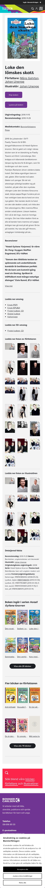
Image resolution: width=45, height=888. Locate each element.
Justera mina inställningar (22, 876)
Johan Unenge (14, 81)
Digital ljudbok (14, 313)
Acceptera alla (22, 869)
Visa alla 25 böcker (22, 666)
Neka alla (22, 882)
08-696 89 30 (8, 824)
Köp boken (13, 94)
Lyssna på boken (16, 104)
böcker (29, 779)
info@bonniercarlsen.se (13, 833)
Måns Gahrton (29, 78)
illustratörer (31, 783)
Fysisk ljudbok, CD (16, 310)
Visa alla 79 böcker (22, 745)
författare (11, 783)
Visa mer (9, 285)
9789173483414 (23, 580)
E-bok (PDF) (13, 304)
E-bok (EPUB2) (14, 307)
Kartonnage (13, 316)
